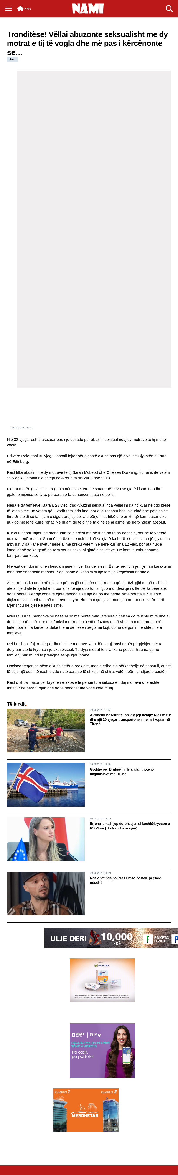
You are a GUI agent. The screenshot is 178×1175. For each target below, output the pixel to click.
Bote (12, 59)
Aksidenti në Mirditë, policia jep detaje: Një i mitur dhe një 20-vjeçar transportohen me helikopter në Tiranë (130, 719)
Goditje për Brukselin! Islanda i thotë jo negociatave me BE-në (122, 771)
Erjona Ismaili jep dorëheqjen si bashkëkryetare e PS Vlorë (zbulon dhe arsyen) (130, 826)
